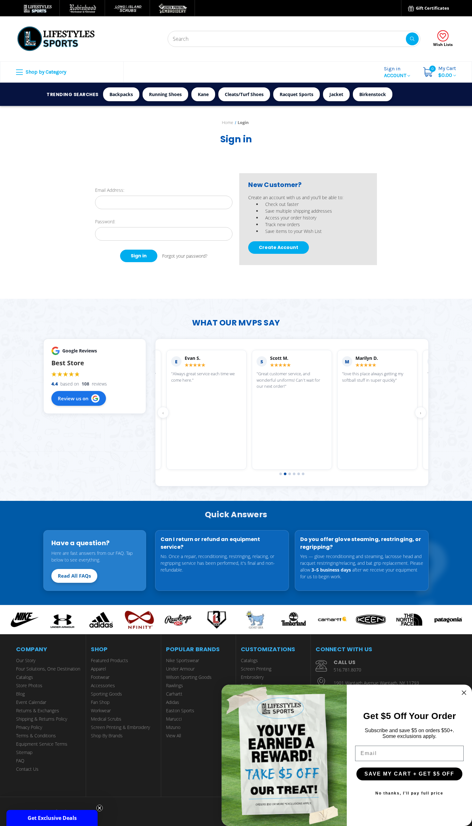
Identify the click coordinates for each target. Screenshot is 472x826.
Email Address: (109, 190)
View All (173, 736)
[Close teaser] (99, 808)
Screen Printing (256, 669)
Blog (20, 694)
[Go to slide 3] (289, 474)
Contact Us (27, 769)
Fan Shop (100, 702)
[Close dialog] (464, 692)
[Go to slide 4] (294, 474)
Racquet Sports (296, 94)
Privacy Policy (29, 727)
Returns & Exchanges (37, 710)
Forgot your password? (184, 256)
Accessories (103, 685)
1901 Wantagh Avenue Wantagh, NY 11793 (376, 683)
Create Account (278, 247)
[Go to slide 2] (285, 474)
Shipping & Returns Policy (41, 719)
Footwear (100, 677)
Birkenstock (372, 94)
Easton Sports (180, 710)
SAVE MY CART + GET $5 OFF (409, 774)
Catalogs (24, 677)
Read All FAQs (74, 576)
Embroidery (252, 677)
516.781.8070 (347, 670)
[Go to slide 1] (280, 474)
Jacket (336, 94)
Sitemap (24, 752)
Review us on (73, 398)
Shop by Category (45, 72)
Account (395, 72)
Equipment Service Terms (41, 744)
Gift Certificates (432, 8)
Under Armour (180, 669)
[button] (52, 818)
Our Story (25, 660)
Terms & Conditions (36, 736)
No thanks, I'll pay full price (409, 793)
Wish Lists (443, 44)
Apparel (98, 669)
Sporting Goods (106, 694)
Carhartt (174, 694)
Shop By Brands (107, 736)
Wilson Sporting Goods (189, 677)
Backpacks (121, 94)
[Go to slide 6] (303, 474)
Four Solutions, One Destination (48, 669)
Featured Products (109, 660)
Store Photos (29, 685)
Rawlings (174, 685)
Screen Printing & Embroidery (120, 727)
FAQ (20, 761)
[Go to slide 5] (298, 474)
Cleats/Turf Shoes (244, 94)
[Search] (412, 38)
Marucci (174, 719)
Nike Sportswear (182, 660)
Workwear (101, 710)
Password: (105, 221)
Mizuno (173, 727)
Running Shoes (165, 94)
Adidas (172, 702)
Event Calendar (31, 702)
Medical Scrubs (106, 719)
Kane (203, 94)
